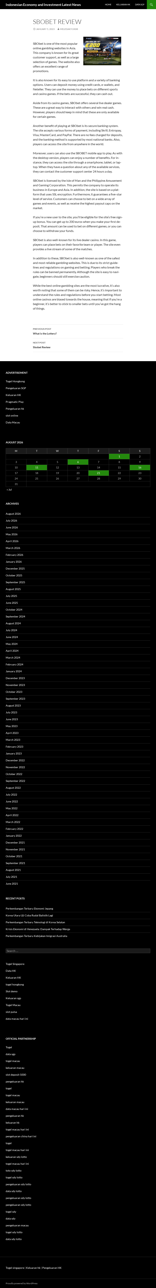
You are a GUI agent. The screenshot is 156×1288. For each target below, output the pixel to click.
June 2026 (12, 527)
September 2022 (15, 780)
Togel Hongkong (15, 381)
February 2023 (14, 746)
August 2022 (13, 787)
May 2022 (12, 808)
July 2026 (11, 520)
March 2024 (13, 657)
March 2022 (13, 822)
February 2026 (14, 554)
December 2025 (15, 568)
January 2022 (14, 835)
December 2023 (15, 678)
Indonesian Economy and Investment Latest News (43, 4)
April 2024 (12, 650)
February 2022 (14, 828)
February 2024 (14, 664)
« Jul (9, 489)
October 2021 (14, 856)
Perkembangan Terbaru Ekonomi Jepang (29, 908)
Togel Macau (13, 1005)
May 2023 (12, 726)
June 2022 (12, 801)
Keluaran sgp (13, 998)
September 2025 (15, 582)
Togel (9, 1047)
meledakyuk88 (69, 29)
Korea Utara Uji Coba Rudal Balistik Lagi (29, 915)
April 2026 (12, 541)
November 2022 (15, 767)
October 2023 (14, 691)
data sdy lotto (14, 1239)
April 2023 (12, 732)
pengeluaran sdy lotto (18, 1198)
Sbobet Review (41, 345)
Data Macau (13, 422)
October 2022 (14, 774)
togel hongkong (15, 984)
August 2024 (13, 623)
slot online (12, 415)
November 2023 (15, 685)
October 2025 (14, 575)
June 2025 (12, 602)
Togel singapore (15, 1267)
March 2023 (13, 739)
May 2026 (12, 534)
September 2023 (15, 698)
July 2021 (11, 876)
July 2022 (11, 794)
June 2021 (12, 883)
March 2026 (13, 548)
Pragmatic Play (15, 401)
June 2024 (12, 637)
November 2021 (15, 849)
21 (98, 473)
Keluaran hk (123, 4)
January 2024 (14, 671)
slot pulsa (11, 1011)
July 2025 (11, 595)
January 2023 (14, 753)
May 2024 (12, 643)
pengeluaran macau (17, 1225)
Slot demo (12, 991)
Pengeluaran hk (15, 408)
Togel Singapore (15, 963)
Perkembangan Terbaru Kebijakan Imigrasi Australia (36, 936)
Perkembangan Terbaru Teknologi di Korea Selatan (35, 922)
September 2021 (15, 863)
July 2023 (11, 712)
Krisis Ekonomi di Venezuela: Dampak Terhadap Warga (38, 929)
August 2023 (13, 705)
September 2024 (15, 616)
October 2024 (14, 609)
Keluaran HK (13, 395)
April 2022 (12, 815)
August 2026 (13, 513)
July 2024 (11, 630)
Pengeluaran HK (52, 1267)
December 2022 (15, 760)
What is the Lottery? (45, 331)
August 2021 (13, 869)
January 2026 (14, 561)
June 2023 (12, 719)
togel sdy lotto (14, 1232)
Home (108, 4)
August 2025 (13, 589)
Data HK (11, 970)
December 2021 (15, 842)
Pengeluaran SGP (16, 388)
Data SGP (139, 4)
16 (139, 467)
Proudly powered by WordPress (21, 1283)
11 (36, 467)
